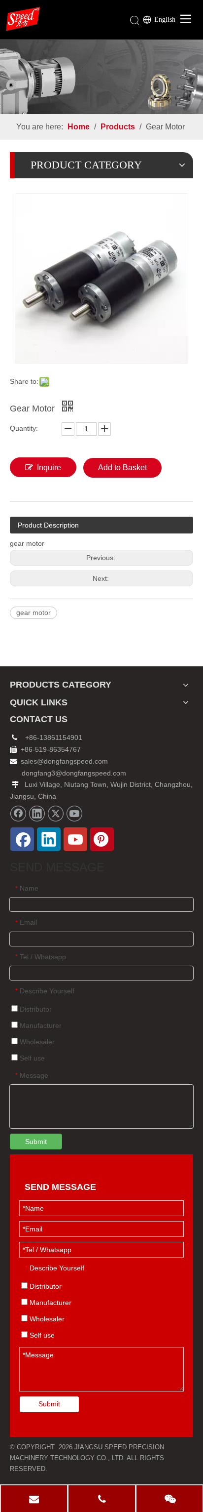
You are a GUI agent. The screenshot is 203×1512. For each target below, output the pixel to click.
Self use (31, 1058)
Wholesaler (36, 1042)
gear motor (33, 612)
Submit (36, 1141)
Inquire (49, 467)
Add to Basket (122, 467)
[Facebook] (18, 813)
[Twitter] (56, 813)
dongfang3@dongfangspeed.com (74, 773)
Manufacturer (40, 1025)
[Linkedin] (37, 813)
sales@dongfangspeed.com (59, 761)
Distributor (35, 1009)
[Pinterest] (102, 839)
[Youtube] (74, 813)
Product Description (48, 525)
